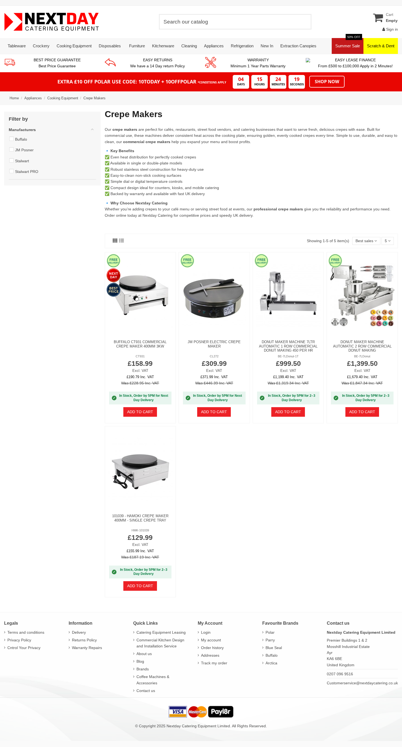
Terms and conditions (25, 632)
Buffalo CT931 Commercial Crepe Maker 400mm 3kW (140, 344)
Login (206, 632)
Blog (140, 661)
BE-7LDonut (362, 356)
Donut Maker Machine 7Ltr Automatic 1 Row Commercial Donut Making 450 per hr (288, 346)
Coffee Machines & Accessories (152, 679)
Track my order (214, 663)
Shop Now (327, 82)
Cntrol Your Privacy (23, 647)
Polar (270, 632)
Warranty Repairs (87, 647)
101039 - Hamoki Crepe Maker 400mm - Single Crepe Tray (140, 518)
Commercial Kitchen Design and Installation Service (160, 643)
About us (144, 654)
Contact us (145, 690)
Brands (142, 669)
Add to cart (140, 412)
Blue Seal (274, 647)
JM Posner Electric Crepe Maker (214, 344)
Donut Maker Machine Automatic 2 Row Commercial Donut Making (362, 346)
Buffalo (272, 655)
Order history (212, 647)
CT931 (140, 356)
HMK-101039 (140, 530)
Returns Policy (84, 640)
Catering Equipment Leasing (161, 632)
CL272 (214, 356)
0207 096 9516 (340, 674)
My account (211, 640)
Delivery (79, 632)
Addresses (210, 655)
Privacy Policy (19, 640)
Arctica (271, 663)
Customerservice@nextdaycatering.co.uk (362, 683)
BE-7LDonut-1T (288, 356)
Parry (270, 640)
